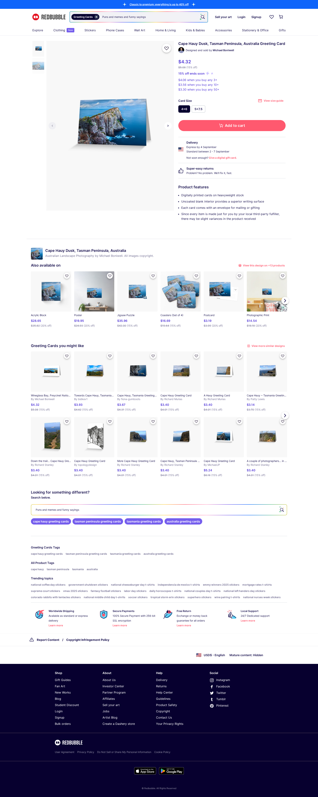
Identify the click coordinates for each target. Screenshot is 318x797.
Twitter (221, 693)
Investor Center (113, 686)
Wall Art (139, 30)
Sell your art (111, 705)
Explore (37, 30)
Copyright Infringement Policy (87, 640)
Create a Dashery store (119, 724)
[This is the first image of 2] (52, 125)
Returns (161, 686)
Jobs (106, 711)
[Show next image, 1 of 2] (168, 125)
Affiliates (109, 699)
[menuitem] (37, 30)
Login (59, 711)
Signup (59, 717)
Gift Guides (63, 680)
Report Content (48, 640)
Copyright (163, 711)
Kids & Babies (195, 30)
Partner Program (114, 692)
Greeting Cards (41, 547)
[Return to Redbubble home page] (49, 17)
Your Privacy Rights (169, 724)
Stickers (90, 30)
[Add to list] (166, 48)
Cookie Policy (162, 752)
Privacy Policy (85, 752)
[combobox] (139, 17)
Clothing (63, 30)
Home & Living (166, 30)
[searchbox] (159, 510)
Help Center (164, 692)
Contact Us (164, 717)
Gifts (282, 30)
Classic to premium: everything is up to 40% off (159, 4)
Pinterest (222, 705)
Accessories (223, 30)
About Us (109, 680)
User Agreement (64, 752)
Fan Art (60, 686)
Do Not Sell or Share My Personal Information (124, 752)
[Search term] (202, 17)
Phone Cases (115, 30)
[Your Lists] (271, 17)
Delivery (161, 680)
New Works (63, 692)
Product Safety (166, 705)
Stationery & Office (255, 30)
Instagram (223, 680)
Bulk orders (63, 724)
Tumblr (221, 699)
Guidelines (163, 699)
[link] (51, 521)
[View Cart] (281, 17)
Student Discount (67, 705)
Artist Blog (110, 717)
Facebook (223, 686)
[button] (159, 4)
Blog (58, 699)
